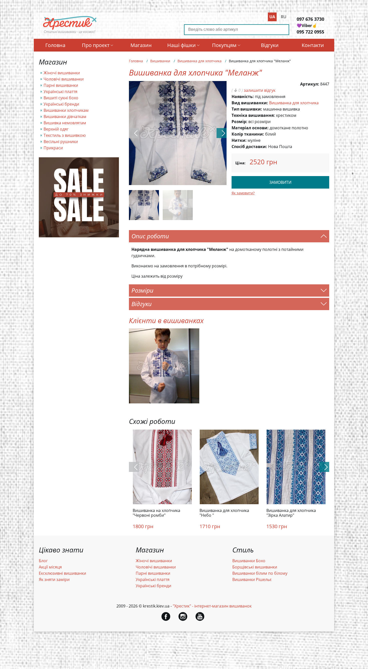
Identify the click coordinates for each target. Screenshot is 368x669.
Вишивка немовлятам (65, 123)
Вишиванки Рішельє (252, 579)
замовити (280, 182)
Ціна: (240, 162)
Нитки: (239, 140)
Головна (55, 45)
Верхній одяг (56, 129)
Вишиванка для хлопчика (199, 61)
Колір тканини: (248, 134)
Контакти (313, 45)
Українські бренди (61, 104)
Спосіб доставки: (249, 146)
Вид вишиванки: (250, 103)
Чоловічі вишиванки (64, 79)
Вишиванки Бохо (248, 560)
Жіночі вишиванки (62, 73)
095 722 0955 (310, 32)
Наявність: (243, 96)
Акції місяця (50, 567)
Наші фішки (181, 45)
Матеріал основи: (250, 128)
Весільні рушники (61, 141)
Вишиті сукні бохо (61, 98)
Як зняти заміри (54, 579)
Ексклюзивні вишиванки (62, 573)
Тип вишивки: (247, 109)
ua (272, 17)
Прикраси (53, 148)
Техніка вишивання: (253, 115)
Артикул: (309, 84)
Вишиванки (160, 61)
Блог (43, 560)
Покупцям (224, 45)
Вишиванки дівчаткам (65, 116)
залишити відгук (259, 90)
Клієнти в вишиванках (166, 320)
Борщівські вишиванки (254, 567)
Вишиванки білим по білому (259, 573)
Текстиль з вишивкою (65, 135)
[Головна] (69, 33)
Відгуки (270, 45)
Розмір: (239, 121)
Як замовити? (243, 193)
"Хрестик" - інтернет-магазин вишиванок (212, 606)
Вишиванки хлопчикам (66, 110)
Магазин (141, 45)
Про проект (95, 45)
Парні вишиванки (61, 85)
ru (283, 17)
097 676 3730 (310, 19)
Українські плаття (60, 91)
